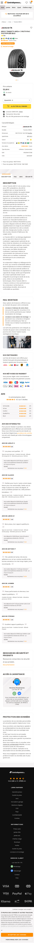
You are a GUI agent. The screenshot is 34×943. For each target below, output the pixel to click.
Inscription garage (17, 802)
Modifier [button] (30, 133)
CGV (17, 808)
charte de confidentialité (11, 744)
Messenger (17, 871)
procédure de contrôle (24, 433)
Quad (19, 7)
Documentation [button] (8, 665)
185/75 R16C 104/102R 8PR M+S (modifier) (18, 15)
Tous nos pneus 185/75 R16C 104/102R (15, 164)
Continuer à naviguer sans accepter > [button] (22, 909)
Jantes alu (17, 835)
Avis (21, 176)
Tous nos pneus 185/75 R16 (11, 162)
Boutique (17, 842)
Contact (17, 874)
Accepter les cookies (17, 935)
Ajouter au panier (18, 106)
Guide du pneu (17, 795)
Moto (13, 7)
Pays (17, 812)
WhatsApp (17, 866)
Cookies (17, 818)
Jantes (8, 7)
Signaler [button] (6, 466)
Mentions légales (17, 805)
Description (6, 176)
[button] (9, 464)
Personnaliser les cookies (17, 939)
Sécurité (28, 176)
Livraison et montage (17, 852)
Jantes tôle (17, 832)
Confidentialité (17, 815)
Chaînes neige (27, 7)
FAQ (15, 176)
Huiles (17, 845)
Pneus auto (17, 829)
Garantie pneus (17, 792)
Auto (2, 7)
